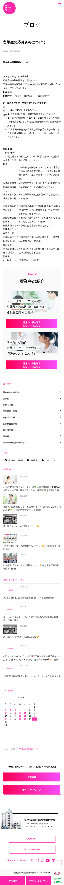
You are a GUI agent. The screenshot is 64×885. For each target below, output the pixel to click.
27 (20, 719)
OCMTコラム (50, 460)
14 (25, 713)
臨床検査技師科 (10, 423)
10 (6, 713)
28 (25, 719)
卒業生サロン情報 (16, 460)
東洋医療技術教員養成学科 (15, 442)
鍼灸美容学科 (15, 51)
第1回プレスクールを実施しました (19, 526)
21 (25, 716)
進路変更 (33, 460)
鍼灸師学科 (8, 430)
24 (6, 719)
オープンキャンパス (38, 880)
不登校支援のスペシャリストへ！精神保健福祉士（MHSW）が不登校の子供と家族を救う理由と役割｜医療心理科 (31, 488)
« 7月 (5, 725)
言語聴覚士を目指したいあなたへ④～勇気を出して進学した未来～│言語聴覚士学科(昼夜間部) (32, 508)
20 (20, 716)
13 (20, 713)
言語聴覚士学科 (10, 411)
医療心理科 (8, 404)
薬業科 (5, 51)
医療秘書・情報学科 (11, 392)
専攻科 (6, 436)
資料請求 (13, 880)
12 (15, 713)
